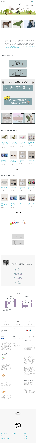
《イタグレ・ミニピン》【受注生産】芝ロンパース (13, 161)
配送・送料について (4, 433)
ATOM (15, 433)
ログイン (25, 435)
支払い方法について (4, 436)
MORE (17, 169)
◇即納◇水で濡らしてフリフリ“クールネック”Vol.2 (4, 161)
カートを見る (26, 436)
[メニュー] (34, 1)
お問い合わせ (26, 438)
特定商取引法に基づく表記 (5, 438)
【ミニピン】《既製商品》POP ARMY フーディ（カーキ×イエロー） (13, 143)
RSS (13, 433)
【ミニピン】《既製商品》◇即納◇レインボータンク (22, 143)
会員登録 (25, 433)
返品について (3, 435)
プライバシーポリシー (4, 439)
